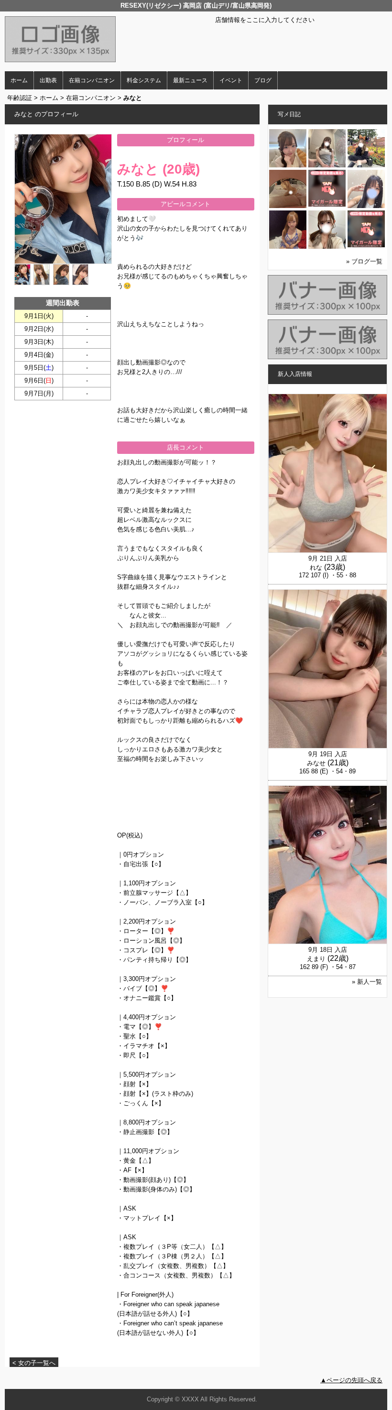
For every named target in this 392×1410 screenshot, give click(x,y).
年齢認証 (19, 97)
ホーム (19, 80)
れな (316, 567)
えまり (316, 958)
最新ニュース (190, 80)
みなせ (316, 763)
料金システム (144, 80)
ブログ (263, 80)
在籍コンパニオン (92, 80)
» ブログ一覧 (364, 261)
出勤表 (48, 80)
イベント (230, 80)
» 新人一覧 (367, 981)
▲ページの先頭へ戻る (351, 1380)
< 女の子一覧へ (33, 1362)
